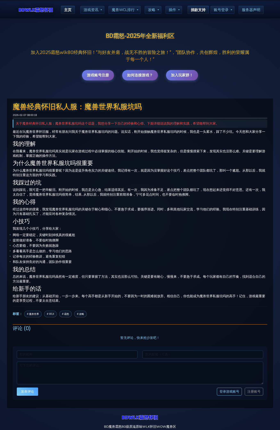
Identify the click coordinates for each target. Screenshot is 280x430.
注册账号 (254, 391)
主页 (68, 9)
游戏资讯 (91, 9)
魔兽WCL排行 (123, 9)
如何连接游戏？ (140, 75)
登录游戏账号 (229, 391)
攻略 (151, 9)
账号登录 (221, 9)
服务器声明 (251, 9)
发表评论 (27, 391)
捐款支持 (198, 9)
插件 (172, 9)
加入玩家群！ (182, 75)
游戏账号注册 (98, 75)
